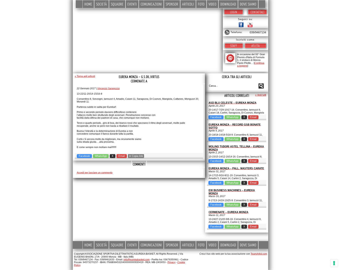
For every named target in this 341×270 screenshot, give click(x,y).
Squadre (117, 4)
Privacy (171, 262)
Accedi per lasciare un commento (94, 172)
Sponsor (172, 4)
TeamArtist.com (259, 253)
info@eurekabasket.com (137, 259)
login (233, 12)
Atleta (255, 45)
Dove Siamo (248, 4)
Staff (233, 45)
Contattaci (257, 12)
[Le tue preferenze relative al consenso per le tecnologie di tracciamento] (334, 263)
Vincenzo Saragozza (108, 88)
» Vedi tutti (260, 95)
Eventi (132, 4)
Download (228, 4)
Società (101, 4)
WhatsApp (101, 156)
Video (212, 4)
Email (121, 156)
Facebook (84, 156)
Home (88, 4)
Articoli (188, 4)
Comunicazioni (151, 4)
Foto (201, 4)
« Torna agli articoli (85, 76)
